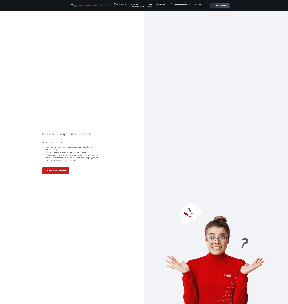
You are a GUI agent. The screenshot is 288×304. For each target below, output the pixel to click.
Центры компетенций (137, 5)
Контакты (198, 4)
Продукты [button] (160, 4)
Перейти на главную (56, 170)
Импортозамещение (180, 4)
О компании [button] (120, 4)
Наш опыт (149, 5)
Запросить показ (220, 5)
